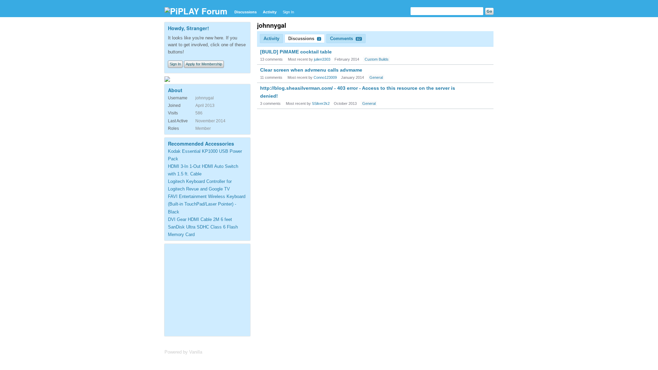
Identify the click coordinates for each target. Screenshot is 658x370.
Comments (345, 38)
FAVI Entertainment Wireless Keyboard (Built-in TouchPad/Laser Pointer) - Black (206, 204)
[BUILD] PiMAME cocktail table (296, 51)
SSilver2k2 (321, 103)
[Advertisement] (211, 289)
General (376, 77)
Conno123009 (325, 77)
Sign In (288, 12)
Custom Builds (377, 59)
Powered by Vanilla (183, 352)
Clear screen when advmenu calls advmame (311, 70)
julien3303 (322, 59)
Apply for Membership (204, 64)
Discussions (245, 12)
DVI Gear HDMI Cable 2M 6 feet (200, 219)
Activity (270, 12)
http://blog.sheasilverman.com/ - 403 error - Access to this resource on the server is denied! (357, 91)
